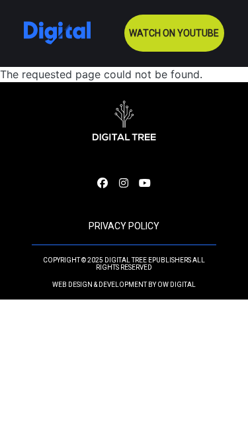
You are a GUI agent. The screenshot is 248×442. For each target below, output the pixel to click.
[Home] (57, 33)
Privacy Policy (124, 226)
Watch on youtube (174, 33)
